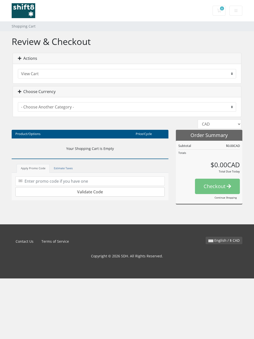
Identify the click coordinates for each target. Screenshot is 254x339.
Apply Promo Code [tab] (33, 168)
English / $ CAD (226, 240)
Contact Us (24, 241)
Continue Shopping (226, 197)
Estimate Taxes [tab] (63, 168)
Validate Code (90, 192)
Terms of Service (55, 241)
